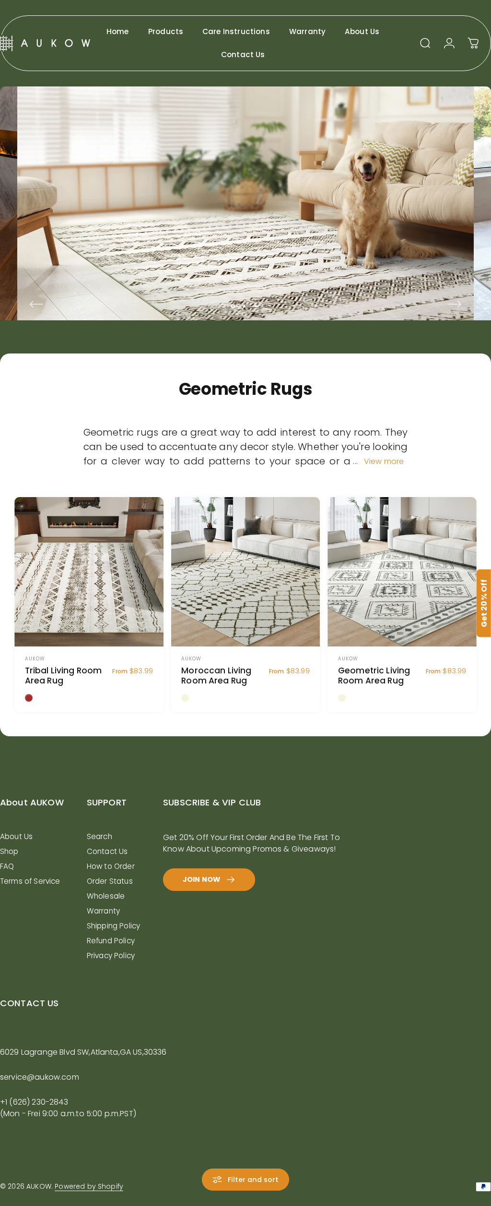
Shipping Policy (113, 925)
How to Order (111, 866)
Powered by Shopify (89, 1186)
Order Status (110, 881)
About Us (16, 836)
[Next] (454, 304)
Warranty (103, 910)
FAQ (7, 866)
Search (99, 836)
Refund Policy (111, 940)
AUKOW (35, 658)
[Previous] (36, 304)
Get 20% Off (484, 603)
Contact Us (107, 851)
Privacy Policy (111, 955)
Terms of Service (30, 881)
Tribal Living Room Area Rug (63, 676)
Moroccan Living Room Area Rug (216, 676)
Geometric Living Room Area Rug (374, 676)
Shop (9, 851)
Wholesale (106, 896)
